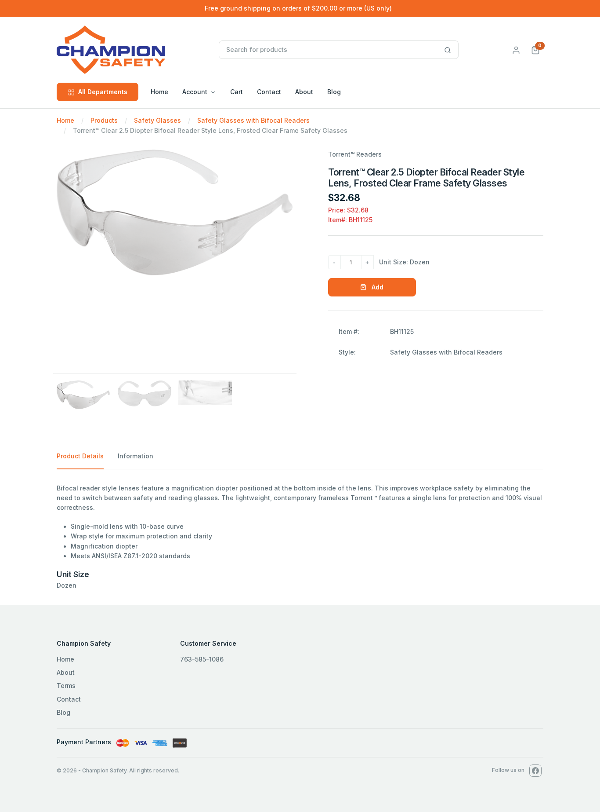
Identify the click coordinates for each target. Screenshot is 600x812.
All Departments (102, 91)
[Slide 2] (145, 393)
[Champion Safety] (136, 50)
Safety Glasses (157, 120)
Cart (236, 91)
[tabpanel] (300, 537)
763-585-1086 (202, 659)
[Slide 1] (84, 394)
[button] (535, 49)
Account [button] (194, 91)
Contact (269, 91)
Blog (334, 91)
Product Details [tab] (80, 456)
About (304, 91)
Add (376, 287)
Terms (66, 685)
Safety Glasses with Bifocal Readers (253, 120)
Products (104, 120)
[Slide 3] (205, 392)
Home (159, 91)
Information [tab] (135, 456)
